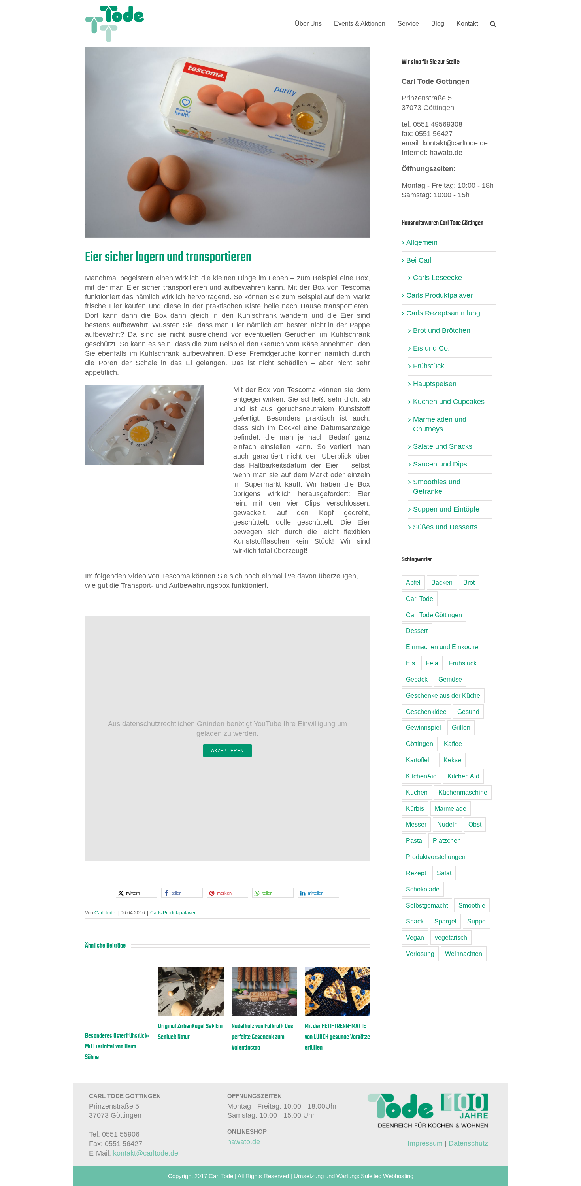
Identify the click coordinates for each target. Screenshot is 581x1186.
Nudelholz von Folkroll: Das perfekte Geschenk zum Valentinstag (262, 1037)
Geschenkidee (426, 711)
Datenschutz (468, 1143)
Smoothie (471, 905)
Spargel (445, 921)
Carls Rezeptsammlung (443, 313)
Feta (432, 663)
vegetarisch (451, 937)
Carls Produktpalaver (173, 913)
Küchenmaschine (462, 792)
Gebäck (417, 679)
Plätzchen (447, 840)
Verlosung (420, 953)
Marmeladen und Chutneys (439, 424)
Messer (416, 824)
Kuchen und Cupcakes (449, 402)
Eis (410, 663)
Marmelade (450, 808)
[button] (493, 23)
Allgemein (422, 242)
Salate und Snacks (442, 446)
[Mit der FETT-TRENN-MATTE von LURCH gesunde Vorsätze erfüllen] (337, 970)
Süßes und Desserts (445, 527)
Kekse (452, 759)
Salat (444, 872)
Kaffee (453, 743)
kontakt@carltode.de (145, 1153)
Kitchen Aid (463, 776)
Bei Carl (419, 260)
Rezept (416, 872)
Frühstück (428, 366)
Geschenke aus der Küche (443, 695)
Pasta (414, 840)
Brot (469, 582)
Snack (415, 921)
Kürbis (415, 808)
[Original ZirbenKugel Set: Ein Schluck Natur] (190, 970)
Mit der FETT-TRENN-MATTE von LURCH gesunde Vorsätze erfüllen (337, 1037)
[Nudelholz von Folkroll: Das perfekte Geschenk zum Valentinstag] (264, 970)
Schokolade (423, 889)
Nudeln (447, 824)
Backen (442, 582)
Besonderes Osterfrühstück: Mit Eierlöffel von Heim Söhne (117, 1046)
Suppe (476, 921)
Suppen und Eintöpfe (446, 509)
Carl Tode (104, 913)
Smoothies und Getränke (436, 486)
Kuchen (417, 792)
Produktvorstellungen (436, 856)
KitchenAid (421, 776)
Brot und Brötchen (441, 330)
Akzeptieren (227, 751)
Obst (474, 824)
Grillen (461, 727)
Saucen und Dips (440, 464)
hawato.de (243, 1142)
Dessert (417, 630)
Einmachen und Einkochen (444, 646)
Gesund (468, 711)
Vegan (415, 937)
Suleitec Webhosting (387, 1176)
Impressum (425, 1143)
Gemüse (450, 679)
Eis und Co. (431, 348)
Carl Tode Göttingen (434, 614)
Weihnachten (463, 953)
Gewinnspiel (423, 727)
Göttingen (419, 743)
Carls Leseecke (437, 277)
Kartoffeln (419, 759)
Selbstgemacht (427, 905)
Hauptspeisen (434, 384)
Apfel (413, 582)
